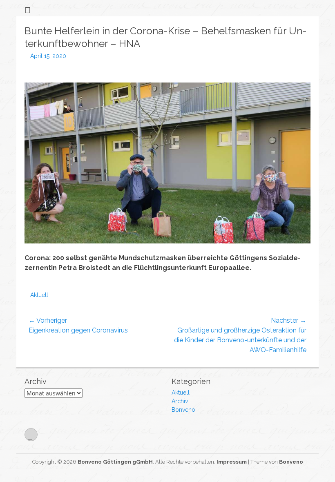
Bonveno (183, 409)
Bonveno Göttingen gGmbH (115, 462)
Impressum (232, 462)
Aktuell (39, 295)
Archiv (180, 401)
